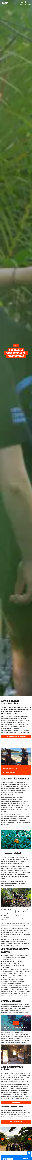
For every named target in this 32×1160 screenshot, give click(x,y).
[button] (29, 1153)
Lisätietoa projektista (9, 772)
